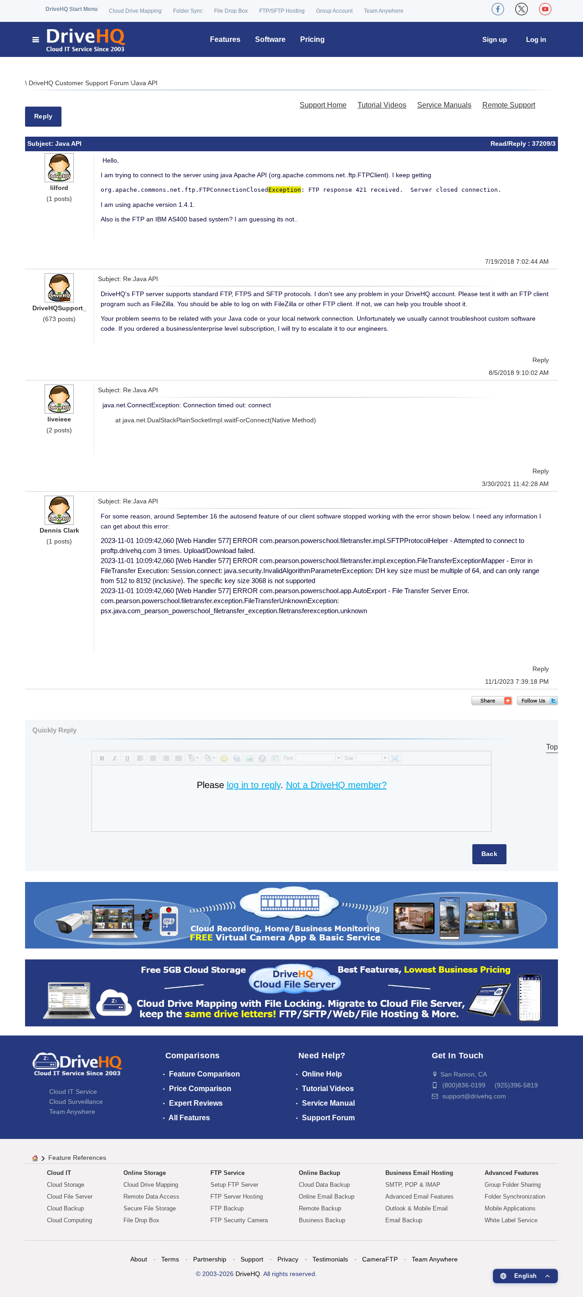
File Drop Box (231, 11)
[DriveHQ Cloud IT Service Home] (79, 39)
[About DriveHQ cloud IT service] (77, 1068)
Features (225, 39)
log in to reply (254, 785)
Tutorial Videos (382, 105)
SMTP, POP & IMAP (412, 1184)
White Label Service (511, 1220)
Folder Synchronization (515, 1196)
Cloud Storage (65, 1184)
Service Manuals (444, 105)
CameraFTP (380, 1259)
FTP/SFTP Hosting (282, 11)
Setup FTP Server (234, 1184)
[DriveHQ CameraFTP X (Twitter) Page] (521, 9)
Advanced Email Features (419, 1196)
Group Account (334, 11)
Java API (145, 83)
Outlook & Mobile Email (416, 1208)
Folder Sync (188, 11)
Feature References (77, 1157)
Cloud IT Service (73, 1091)
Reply (43, 116)
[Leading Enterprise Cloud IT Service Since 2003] (291, 992)
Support (251, 1259)
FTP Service (227, 1172)
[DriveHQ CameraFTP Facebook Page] (498, 9)
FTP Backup (227, 1208)
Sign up (494, 39)
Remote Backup (320, 1208)
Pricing (312, 39)
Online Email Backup (326, 1196)
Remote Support (508, 105)
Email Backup (403, 1220)
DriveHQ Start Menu (71, 9)
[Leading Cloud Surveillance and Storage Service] (291, 914)
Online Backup (319, 1172)
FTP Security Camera (239, 1220)
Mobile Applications (510, 1208)
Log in (536, 39)
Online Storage (144, 1172)
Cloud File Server (69, 1196)
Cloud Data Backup (324, 1184)
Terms (170, 1259)
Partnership (209, 1259)
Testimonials (330, 1259)
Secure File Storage (149, 1208)
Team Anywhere (384, 11)
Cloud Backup (65, 1208)
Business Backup (322, 1220)
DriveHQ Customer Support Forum (80, 83)
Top (552, 747)
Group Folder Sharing (513, 1184)
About (138, 1259)
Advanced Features (511, 1172)
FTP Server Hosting (236, 1196)
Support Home (323, 105)
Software (270, 39)
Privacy (287, 1259)
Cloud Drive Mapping (135, 11)
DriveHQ (247, 1273)
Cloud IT (59, 1172)
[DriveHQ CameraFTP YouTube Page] (545, 9)
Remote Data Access (151, 1196)
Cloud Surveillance (76, 1101)
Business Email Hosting (419, 1172)
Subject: (41, 143)
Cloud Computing (69, 1220)
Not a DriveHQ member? (336, 785)
